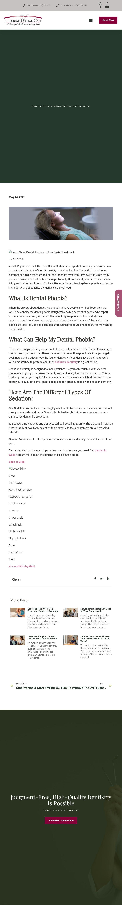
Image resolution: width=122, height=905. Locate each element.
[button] (90, 20)
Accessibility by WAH (22, 566)
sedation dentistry (66, 362)
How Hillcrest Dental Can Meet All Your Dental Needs (95, 610)
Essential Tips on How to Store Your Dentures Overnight (43, 610)
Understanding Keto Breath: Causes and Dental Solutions (42, 637)
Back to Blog (17, 461)
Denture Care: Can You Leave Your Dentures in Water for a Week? (95, 638)
